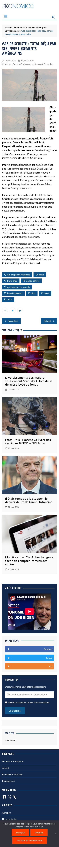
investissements (14, 293)
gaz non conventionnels (18, 287)
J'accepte (20, 832)
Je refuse (39, 832)
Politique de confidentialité (29, 840)
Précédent (13, 321)
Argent (5, 768)
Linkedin (20, 310)
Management (8, 781)
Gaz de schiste (33, 280)
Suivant (47, 321)
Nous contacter (9, 819)
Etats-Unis (12, 280)
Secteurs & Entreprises (24, 27)
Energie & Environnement (23, 64)
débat (41, 274)
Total (9, 299)
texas (46, 293)
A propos (6, 812)
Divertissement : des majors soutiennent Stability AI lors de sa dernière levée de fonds (28, 381)
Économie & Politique (12, 774)
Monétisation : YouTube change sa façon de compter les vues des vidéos (29, 560)
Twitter (12, 310)
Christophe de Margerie (18, 274)
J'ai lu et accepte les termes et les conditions (28, 702)
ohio (33, 293)
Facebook (5, 310)
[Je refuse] (55, 833)
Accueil (8, 27)
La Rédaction (10, 60)
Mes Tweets (11, 740)
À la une (8, 64)
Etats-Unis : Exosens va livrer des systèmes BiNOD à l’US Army (28, 441)
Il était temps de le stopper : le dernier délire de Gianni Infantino (28, 500)
